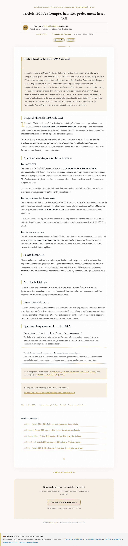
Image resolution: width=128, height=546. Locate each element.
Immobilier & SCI (9, 543)
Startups (108, 539)
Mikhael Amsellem (52, 26)
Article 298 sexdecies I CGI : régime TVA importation (64, 442)
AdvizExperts (54, 523)
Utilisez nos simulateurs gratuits (50, 375)
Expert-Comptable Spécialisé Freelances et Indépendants (49, 392)
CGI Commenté (45, 7)
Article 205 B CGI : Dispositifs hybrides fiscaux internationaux (64, 448)
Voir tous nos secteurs (28, 543)
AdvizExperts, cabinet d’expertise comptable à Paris (72, 372)
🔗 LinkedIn (59, 40)
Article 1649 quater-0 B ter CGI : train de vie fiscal (64, 436)
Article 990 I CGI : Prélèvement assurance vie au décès (64, 424)
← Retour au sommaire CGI (64, 472)
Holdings (117, 539)
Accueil (36, 7)
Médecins (78, 539)
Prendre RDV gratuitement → (64, 502)
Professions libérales (93, 539)
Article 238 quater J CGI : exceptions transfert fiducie (64, 430)
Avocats (68, 539)
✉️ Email (71, 40)
